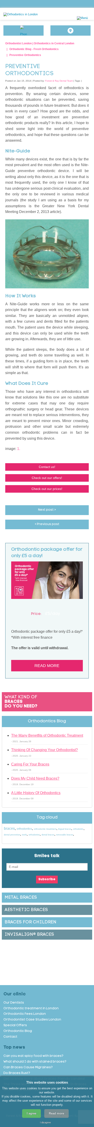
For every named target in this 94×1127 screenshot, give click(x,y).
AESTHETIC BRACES (26, 910)
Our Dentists (13, 1003)
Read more (46, 665)
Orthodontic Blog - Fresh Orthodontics (34, 49)
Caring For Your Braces (30, 764)
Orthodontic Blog (17, 1031)
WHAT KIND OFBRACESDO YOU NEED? (21, 702)
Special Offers (15, 1025)
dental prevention (12, 835)
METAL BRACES (21, 897)
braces (9, 828)
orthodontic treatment (45, 829)
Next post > (47, 510)
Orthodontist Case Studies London (32, 1019)
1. (18, 449)
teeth (24, 835)
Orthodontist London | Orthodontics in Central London (39, 43)
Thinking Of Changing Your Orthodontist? (44, 750)
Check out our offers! (47, 478)
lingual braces (64, 829)
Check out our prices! (46, 489)
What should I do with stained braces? (34, 1061)
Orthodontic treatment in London (31, 1008)
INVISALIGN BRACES (29, 934)
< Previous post (47, 524)
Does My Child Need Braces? (35, 778)
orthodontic (78, 829)
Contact (10, 1037)
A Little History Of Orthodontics (35, 793)
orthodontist (34, 835)
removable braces (64, 835)
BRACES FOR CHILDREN (30, 922)
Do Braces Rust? (16, 1073)
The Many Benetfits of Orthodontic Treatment (47, 735)
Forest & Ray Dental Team (59, 81)
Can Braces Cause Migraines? (28, 1067)
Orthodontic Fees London (24, 1014)
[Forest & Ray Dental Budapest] (35, 14)
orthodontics (24, 828)
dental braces (48, 835)
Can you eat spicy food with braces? (33, 1056)
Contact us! (47, 467)
